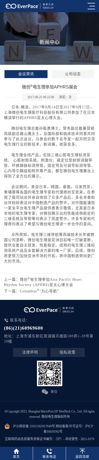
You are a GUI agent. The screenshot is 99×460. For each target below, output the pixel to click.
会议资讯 (26, 74)
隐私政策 (68, 352)
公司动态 (73, 74)
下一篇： (31, 291)
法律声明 (30, 352)
